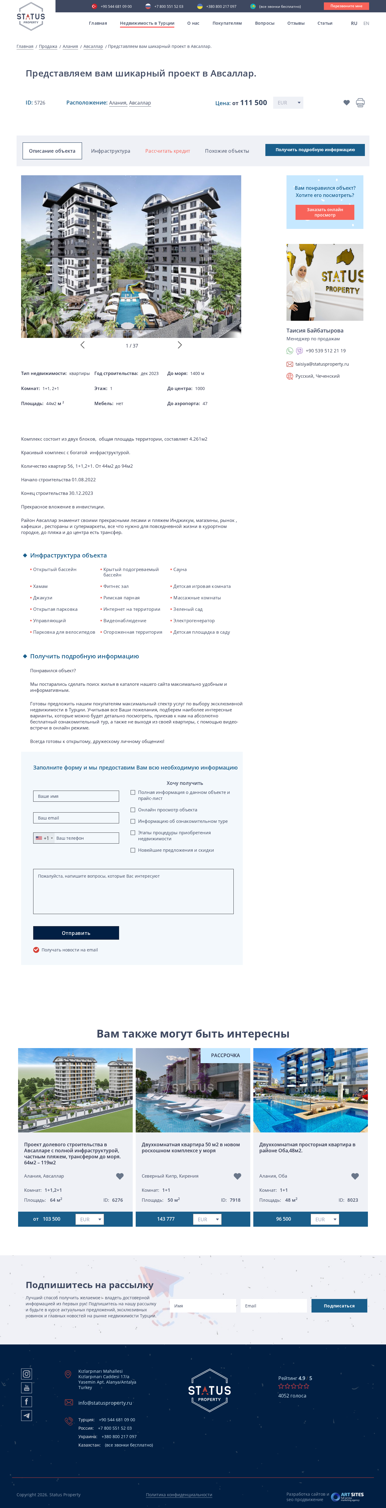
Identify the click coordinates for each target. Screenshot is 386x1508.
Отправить (76, 933)
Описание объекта (52, 151)
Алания (70, 46)
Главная (98, 23)
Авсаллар (93, 46)
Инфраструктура (111, 151)
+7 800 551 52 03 (168, 7)
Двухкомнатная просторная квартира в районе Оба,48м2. (307, 1147)
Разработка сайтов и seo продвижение (307, 1496)
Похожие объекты (227, 151)
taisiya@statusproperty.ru (322, 364)
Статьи (325, 23)
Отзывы (296, 23)
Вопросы (265, 23)
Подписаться (339, 1306)
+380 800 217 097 (221, 7)
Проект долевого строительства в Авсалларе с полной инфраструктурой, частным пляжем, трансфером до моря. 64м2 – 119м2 (72, 1153)
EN (366, 23)
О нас (193, 23)
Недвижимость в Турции (147, 23)
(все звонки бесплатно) (280, 7)
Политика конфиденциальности (179, 1494)
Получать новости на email (70, 950)
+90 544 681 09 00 (116, 7)
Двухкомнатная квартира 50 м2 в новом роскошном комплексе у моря (191, 1147)
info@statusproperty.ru (105, 1403)
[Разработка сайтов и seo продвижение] (347, 1497)
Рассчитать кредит (167, 151)
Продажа (48, 46)
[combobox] (44, 838)
